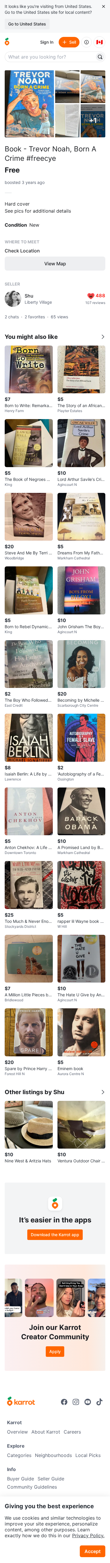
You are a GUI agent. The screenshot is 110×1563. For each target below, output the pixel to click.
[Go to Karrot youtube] (87, 1401)
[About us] (86, 42)
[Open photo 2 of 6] (67, 86)
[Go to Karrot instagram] (75, 1401)
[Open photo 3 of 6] (93, 86)
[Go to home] (7, 42)
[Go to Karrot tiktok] (99, 1401)
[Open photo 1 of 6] (29, 103)
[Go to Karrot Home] (21, 1402)
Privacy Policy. (88, 1535)
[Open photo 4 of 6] (67, 120)
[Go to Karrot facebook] (64, 1401)
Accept (92, 1551)
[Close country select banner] (103, 6)
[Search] (100, 57)
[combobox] (50, 57)
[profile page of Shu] (13, 299)
